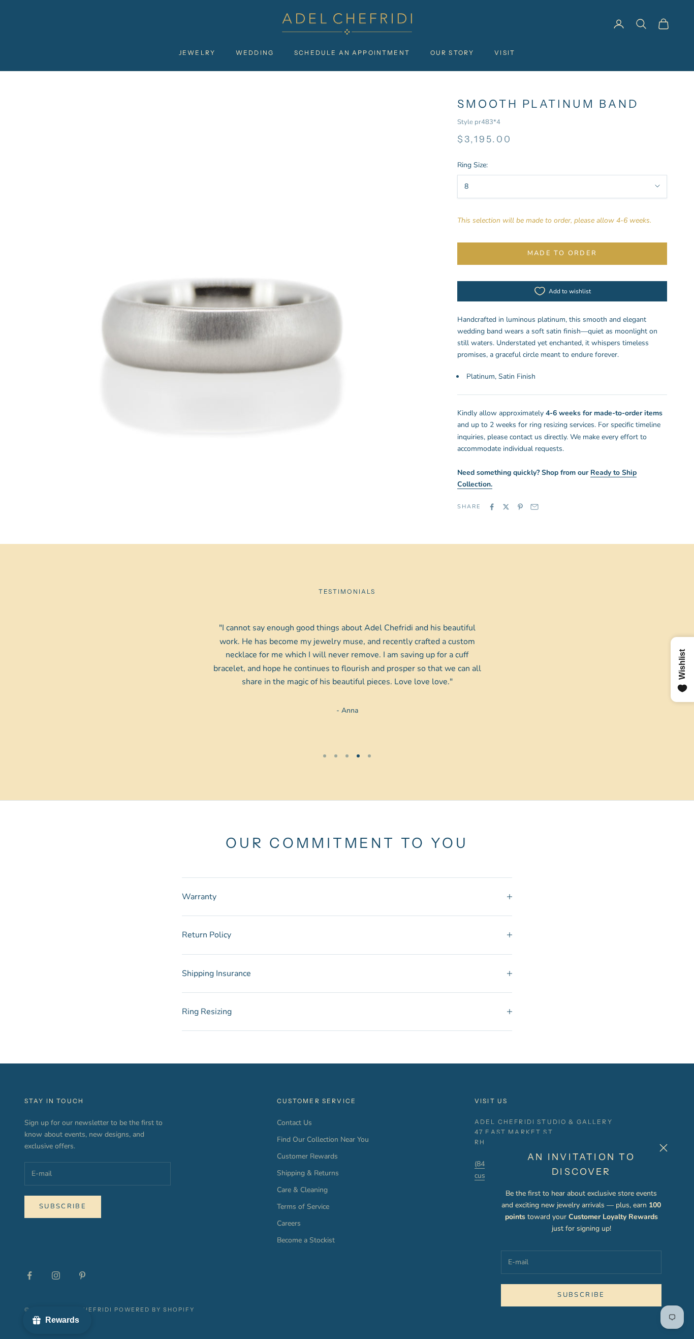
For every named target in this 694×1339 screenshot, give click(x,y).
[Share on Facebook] (492, 507)
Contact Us (294, 1123)
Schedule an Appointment (352, 52)
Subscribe (581, 1294)
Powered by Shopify (154, 1309)
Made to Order (562, 253)
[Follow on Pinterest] (82, 1275)
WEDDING (255, 52)
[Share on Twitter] (506, 507)
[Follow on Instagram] (56, 1275)
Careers (289, 1223)
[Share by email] (534, 507)
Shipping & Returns (308, 1173)
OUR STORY (452, 52)
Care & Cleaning (302, 1190)
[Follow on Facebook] (29, 1275)
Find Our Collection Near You (323, 1139)
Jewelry (197, 52)
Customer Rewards (307, 1156)
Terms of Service (303, 1206)
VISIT (504, 52)
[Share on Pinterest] (520, 507)
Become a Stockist (306, 1240)
